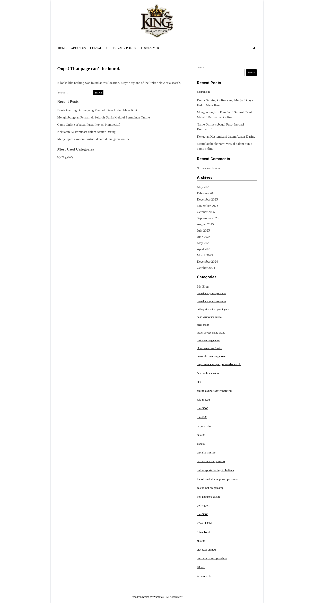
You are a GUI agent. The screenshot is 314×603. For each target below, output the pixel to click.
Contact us (99, 48)
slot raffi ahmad (206, 549)
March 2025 (205, 255)
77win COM (204, 523)
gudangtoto (203, 505)
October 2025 (206, 212)
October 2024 (206, 267)
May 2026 (203, 187)
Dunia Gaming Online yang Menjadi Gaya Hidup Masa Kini (97, 110)
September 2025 (207, 218)
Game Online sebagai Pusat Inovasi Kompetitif (88, 124)
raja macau (203, 399)
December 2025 (207, 199)
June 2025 (203, 236)
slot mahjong (203, 91)
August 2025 (205, 224)
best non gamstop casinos (212, 558)
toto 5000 (202, 408)
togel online (203, 324)
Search (200, 67)
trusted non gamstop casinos (211, 293)
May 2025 (203, 243)
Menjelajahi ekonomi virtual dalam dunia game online (93, 139)
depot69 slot (204, 426)
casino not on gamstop (208, 340)
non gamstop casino (208, 496)
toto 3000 (202, 514)
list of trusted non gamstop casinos (217, 479)
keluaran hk (204, 576)
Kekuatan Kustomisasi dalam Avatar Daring (86, 132)
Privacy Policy (125, 48)
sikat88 (201, 434)
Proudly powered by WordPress (148, 596)
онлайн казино (206, 452)
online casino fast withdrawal (214, 390)
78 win (201, 567)
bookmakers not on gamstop (211, 356)
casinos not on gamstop (211, 461)
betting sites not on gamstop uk (213, 309)
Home (62, 48)
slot (199, 382)
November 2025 (207, 205)
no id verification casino (209, 317)
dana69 (201, 443)
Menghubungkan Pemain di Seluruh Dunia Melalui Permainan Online (103, 117)
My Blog (62, 157)
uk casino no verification (209, 348)
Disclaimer (150, 48)
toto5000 (202, 417)
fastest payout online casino (211, 332)
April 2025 (204, 249)
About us (78, 48)
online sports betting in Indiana (215, 470)
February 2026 (206, 193)
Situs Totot (203, 532)
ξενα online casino (208, 373)
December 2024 (207, 261)
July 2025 (203, 230)
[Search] (254, 48)
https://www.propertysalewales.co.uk (219, 364)
